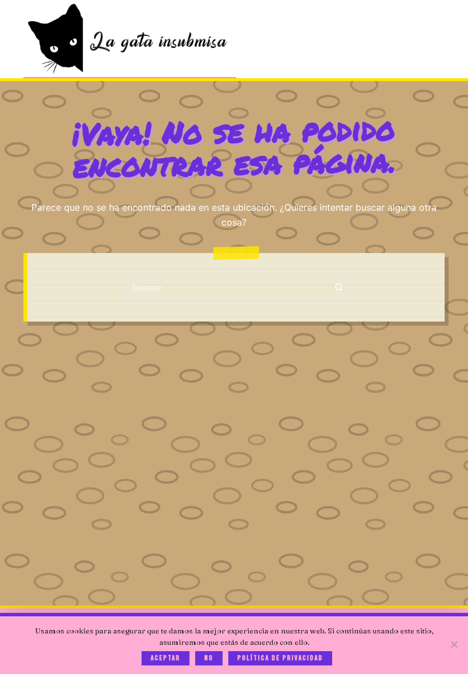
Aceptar (165, 658)
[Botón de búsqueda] (339, 287)
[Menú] (439, 39)
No (208, 658)
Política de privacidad (280, 658)
